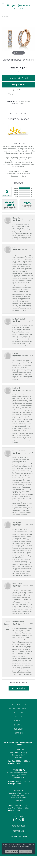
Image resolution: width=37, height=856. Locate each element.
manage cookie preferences (20, 846)
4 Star (16, 190)
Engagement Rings (18, 708)
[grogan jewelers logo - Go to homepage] (18, 6)
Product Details (18, 113)
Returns (27, 94)
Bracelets (20, 174)
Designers (19, 713)
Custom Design (18, 704)
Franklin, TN (18, 790)
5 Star (16, 188)
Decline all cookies (12, 851)
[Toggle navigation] (3, 2)
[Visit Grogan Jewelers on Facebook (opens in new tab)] (13, 819)
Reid (14, 247)
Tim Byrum (16, 522)
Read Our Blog (18, 826)
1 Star (16, 196)
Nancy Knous (17, 218)
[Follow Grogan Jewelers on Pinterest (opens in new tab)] (16, 819)
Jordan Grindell (18, 319)
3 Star (16, 192)
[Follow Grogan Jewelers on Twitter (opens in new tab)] (19, 819)
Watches (18, 721)
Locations (19, 733)
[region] (18, 39)
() (31, 188)
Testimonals (18, 831)
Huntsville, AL (18, 770)
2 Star (16, 194)
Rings (24, 176)
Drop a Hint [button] (18, 84)
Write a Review (18, 688)
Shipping (10, 94)
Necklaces (14, 176)
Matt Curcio (17, 583)
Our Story (19, 729)
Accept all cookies (25, 851)
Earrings (6, 16)
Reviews (18, 182)
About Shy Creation (18, 119)
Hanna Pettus (18, 622)
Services (18, 725)
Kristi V (15, 353)
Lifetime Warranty (18, 836)
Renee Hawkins (18, 451)
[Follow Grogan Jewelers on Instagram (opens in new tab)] (23, 819)
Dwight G (16, 388)
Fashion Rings (11, 174)
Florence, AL (18, 749)
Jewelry (18, 717)
